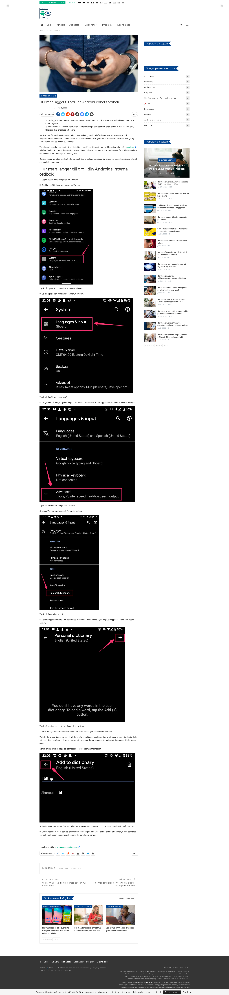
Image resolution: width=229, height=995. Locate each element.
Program (107, 25)
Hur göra (60, 25)
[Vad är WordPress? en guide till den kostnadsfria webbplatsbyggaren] (150, 208)
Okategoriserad (48, 96)
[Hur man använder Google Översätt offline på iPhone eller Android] (150, 337)
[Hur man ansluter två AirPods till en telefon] (150, 243)
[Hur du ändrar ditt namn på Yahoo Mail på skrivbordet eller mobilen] (167, 163)
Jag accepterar (172, 992)
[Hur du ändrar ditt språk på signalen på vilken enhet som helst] (150, 290)
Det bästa (74, 25)
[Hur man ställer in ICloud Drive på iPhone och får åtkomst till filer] (150, 302)
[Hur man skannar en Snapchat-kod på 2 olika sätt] (150, 196)
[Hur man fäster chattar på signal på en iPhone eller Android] (150, 255)
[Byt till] (79, 2)
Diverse (147, 114)
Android (130, 147)
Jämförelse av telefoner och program (160, 98)
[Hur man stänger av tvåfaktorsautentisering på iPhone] (150, 279)
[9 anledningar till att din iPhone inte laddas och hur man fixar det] (150, 232)
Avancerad (149, 76)
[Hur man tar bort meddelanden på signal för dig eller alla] (150, 267)
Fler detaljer (187, 992)
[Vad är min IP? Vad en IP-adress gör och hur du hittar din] (120, 915)
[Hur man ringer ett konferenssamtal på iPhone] (150, 220)
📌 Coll (147, 103)
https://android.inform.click (155, 971)
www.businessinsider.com (66, 847)
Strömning (148, 82)
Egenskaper (123, 25)
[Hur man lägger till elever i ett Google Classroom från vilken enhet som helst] (57, 915)
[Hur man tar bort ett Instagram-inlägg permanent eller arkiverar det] (150, 314)
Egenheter (90, 25)
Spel (49, 25)
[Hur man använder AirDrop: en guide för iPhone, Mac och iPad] (150, 185)
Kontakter (71, 2)
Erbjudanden (149, 87)
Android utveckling (152, 120)
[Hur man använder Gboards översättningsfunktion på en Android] (150, 326)
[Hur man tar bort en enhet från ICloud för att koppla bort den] (89, 915)
